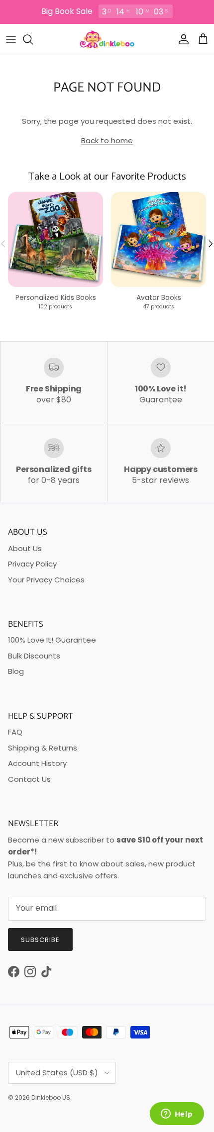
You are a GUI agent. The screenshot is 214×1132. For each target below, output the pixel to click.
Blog (16, 671)
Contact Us (29, 779)
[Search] (33, 39)
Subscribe (40, 939)
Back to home (107, 140)
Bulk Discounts (34, 656)
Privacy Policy (32, 564)
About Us (25, 548)
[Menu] (11, 39)
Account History (37, 763)
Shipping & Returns (42, 748)
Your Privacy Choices (46, 579)
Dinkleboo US (50, 1097)
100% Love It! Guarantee (52, 640)
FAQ (15, 732)
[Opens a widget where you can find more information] (176, 1114)
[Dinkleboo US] (107, 39)
